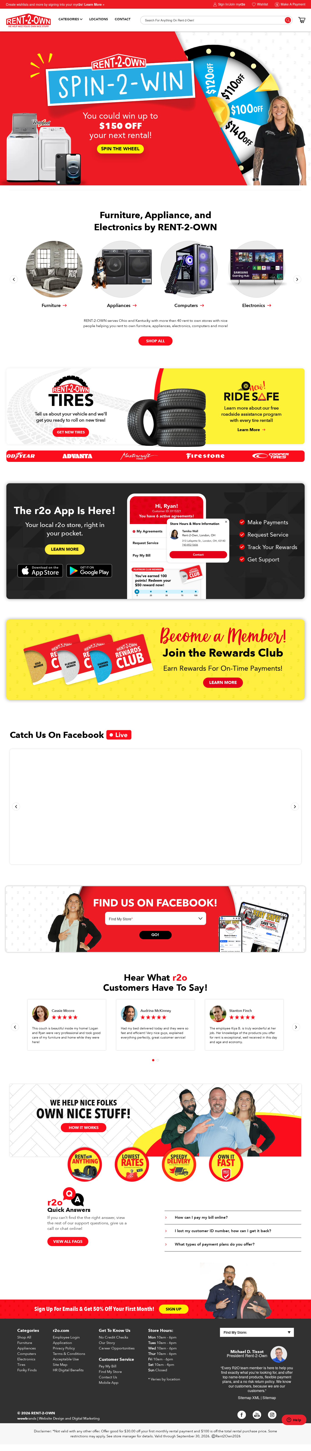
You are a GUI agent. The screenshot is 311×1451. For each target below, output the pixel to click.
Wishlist (262, 4)
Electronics (26, 1359)
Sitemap (269, 1397)
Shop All (24, 1337)
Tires (21, 1364)
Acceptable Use (66, 1359)
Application (62, 1342)
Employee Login (66, 1337)
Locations (98, 19)
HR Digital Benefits (68, 1370)
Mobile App (108, 1382)
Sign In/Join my (231, 4)
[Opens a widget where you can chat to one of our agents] (293, 1420)
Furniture (24, 1342)
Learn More (65, 549)
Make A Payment (292, 4)
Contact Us (108, 1377)
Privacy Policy (64, 1348)
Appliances (26, 1348)
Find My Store (110, 1371)
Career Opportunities (117, 1348)
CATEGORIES (69, 19)
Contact (122, 19)
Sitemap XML (249, 1397)
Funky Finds (27, 1370)
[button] (14, 279)
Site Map (60, 1364)
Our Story (107, 1342)
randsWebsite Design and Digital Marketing (58, 1418)
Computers (26, 1353)
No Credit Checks (113, 1337)
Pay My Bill (107, 1366)
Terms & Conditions (69, 1353)
